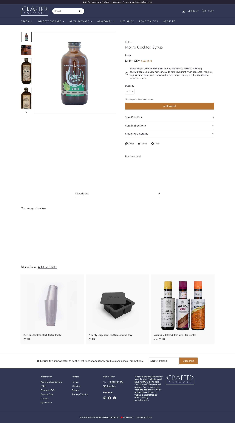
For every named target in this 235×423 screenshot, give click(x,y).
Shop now (127, 2)
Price (128, 55)
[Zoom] (75, 73)
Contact (44, 398)
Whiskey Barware (50, 21)
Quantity (129, 86)
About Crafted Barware (51, 382)
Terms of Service (80, 394)
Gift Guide (127, 21)
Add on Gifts (47, 267)
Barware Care (47, 394)
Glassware (105, 21)
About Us (169, 21)
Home (127, 42)
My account (46, 402)
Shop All (27, 21)
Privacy (75, 382)
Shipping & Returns (136, 133)
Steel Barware (79, 21)
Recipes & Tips (148, 21)
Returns (75, 390)
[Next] (26, 111)
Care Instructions (135, 125)
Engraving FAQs (48, 390)
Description (82, 193)
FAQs (43, 386)
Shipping (129, 99)
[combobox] (68, 11)
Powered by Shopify (144, 417)
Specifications (134, 117)
